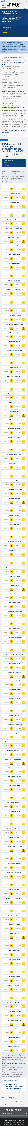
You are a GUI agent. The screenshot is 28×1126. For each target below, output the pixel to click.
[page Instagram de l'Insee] (9, 1110)
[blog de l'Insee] (19, 1110)
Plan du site (21, 1124)
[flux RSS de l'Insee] (21, 1110)
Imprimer (5, 32)
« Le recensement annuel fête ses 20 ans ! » (14, 1102)
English (25, 1)
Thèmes (3, 2)
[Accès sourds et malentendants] (4, 1)
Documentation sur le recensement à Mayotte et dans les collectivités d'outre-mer (14, 1086)
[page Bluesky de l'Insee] (7, 1110)
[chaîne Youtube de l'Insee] (16, 1110)
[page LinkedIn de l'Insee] (12, 1110)
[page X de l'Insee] (14, 1110)
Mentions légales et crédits (10, 1120)
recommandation (6, 49)
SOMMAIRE (3, 140)
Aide (2, 1)
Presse (25, 3)
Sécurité (14, 1124)
